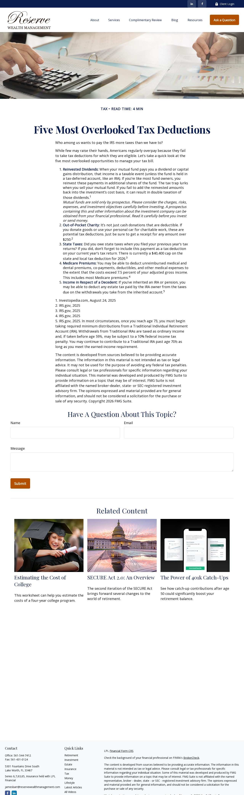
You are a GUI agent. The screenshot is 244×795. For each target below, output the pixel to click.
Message (17, 448)
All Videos (70, 792)
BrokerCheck (191, 758)
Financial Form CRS (121, 751)
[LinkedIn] (191, 4)
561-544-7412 (22, 755)
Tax (66, 773)
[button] (95, 20)
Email (128, 422)
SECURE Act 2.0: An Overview (121, 577)
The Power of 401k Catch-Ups (194, 577)
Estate (68, 764)
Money (68, 778)
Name (15, 422)
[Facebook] (202, 4)
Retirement (71, 755)
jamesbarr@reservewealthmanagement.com (32, 787)
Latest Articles (73, 787)
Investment (71, 760)
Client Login (227, 4)
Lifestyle (69, 783)
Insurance (70, 769)
